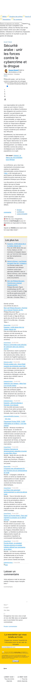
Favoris (28, 16)
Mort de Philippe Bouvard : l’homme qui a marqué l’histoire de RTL (16, 283)
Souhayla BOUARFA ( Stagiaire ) (11, 416)
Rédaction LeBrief (8, 362)
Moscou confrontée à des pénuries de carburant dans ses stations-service (15, 347)
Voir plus (8, 419)
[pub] (6, 564)
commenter (7, 212)
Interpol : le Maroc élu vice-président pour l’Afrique (14, 157)
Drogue (19, 210)
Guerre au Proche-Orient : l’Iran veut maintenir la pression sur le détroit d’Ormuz (15, 517)
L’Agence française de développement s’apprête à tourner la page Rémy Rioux (15, 451)
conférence (20, 212)
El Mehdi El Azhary (8, 381)
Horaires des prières (16, 16)
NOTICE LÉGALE (17, 652)
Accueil (5, 42)
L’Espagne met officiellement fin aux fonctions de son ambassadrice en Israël (15, 470)
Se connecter (17, 19)
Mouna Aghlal (7, 325)
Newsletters (7, 19)
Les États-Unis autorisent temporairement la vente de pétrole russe (15, 492)
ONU (5, 173)
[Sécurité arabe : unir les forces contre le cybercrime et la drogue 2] (15, 80)
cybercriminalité (22, 214)
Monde (10, 42)
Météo (4, 16)
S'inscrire (16, 661)
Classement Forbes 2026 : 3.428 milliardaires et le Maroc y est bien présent (15, 423)
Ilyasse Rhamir (14, 70)
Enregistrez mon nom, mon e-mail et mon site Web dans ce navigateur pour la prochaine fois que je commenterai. (15, 619)
